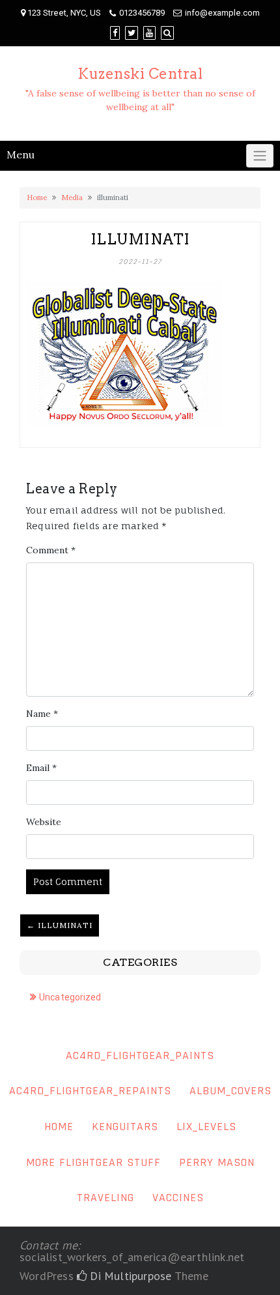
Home (37, 197)
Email (41, 768)
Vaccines (178, 1197)
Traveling (105, 1197)
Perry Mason (217, 1162)
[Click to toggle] (259, 155)
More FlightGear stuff (93, 1162)
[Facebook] (115, 33)
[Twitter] (131, 33)
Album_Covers (230, 1090)
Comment (51, 550)
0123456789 (142, 13)
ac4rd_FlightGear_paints (140, 1055)
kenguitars (125, 1126)
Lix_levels (206, 1126)
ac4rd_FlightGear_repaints (90, 1090)
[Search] (167, 33)
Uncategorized (70, 997)
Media (72, 197)
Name (42, 714)
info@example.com (222, 13)
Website (43, 822)
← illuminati (59, 925)
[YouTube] (149, 33)
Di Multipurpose (129, 1275)
